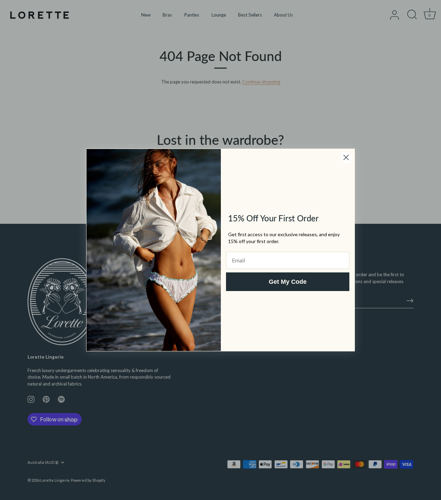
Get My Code (288, 281)
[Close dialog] (346, 157)
